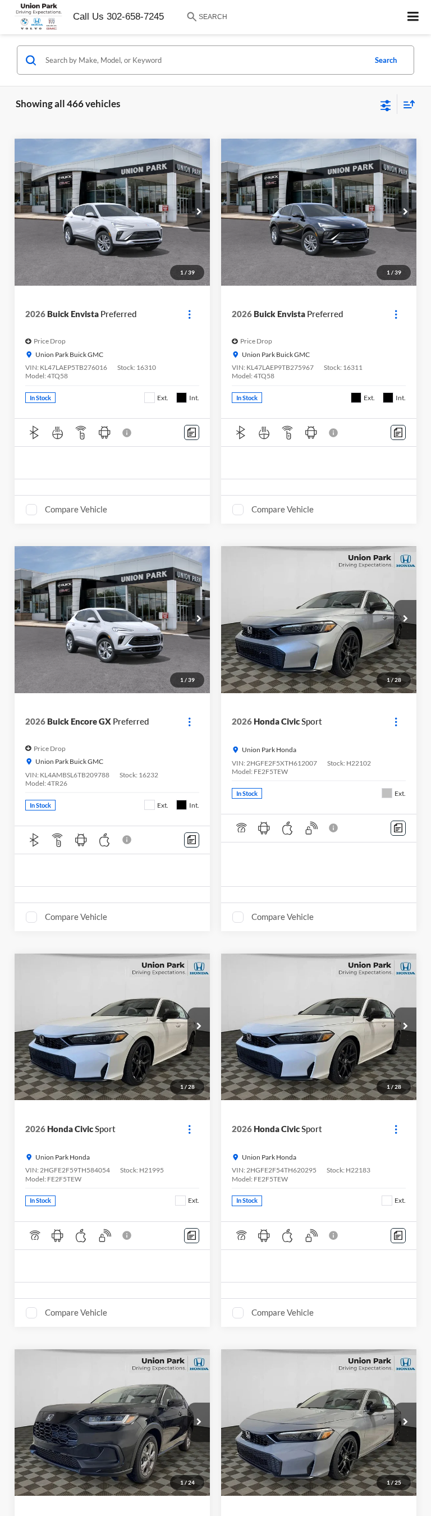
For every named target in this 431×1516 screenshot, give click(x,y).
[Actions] (189, 314)
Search (386, 60)
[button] (198, 212)
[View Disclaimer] (127, 433)
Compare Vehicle (76, 509)
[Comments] (191, 432)
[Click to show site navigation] (413, 17)
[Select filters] (386, 104)
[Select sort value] (406, 104)
